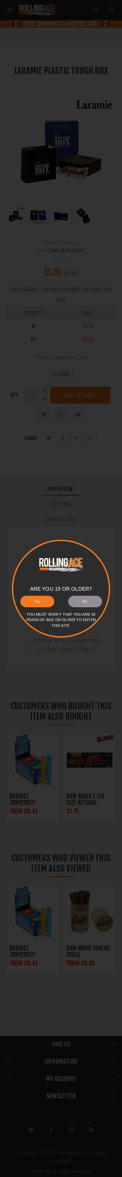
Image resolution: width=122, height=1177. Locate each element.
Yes (37, 601)
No (85, 601)
